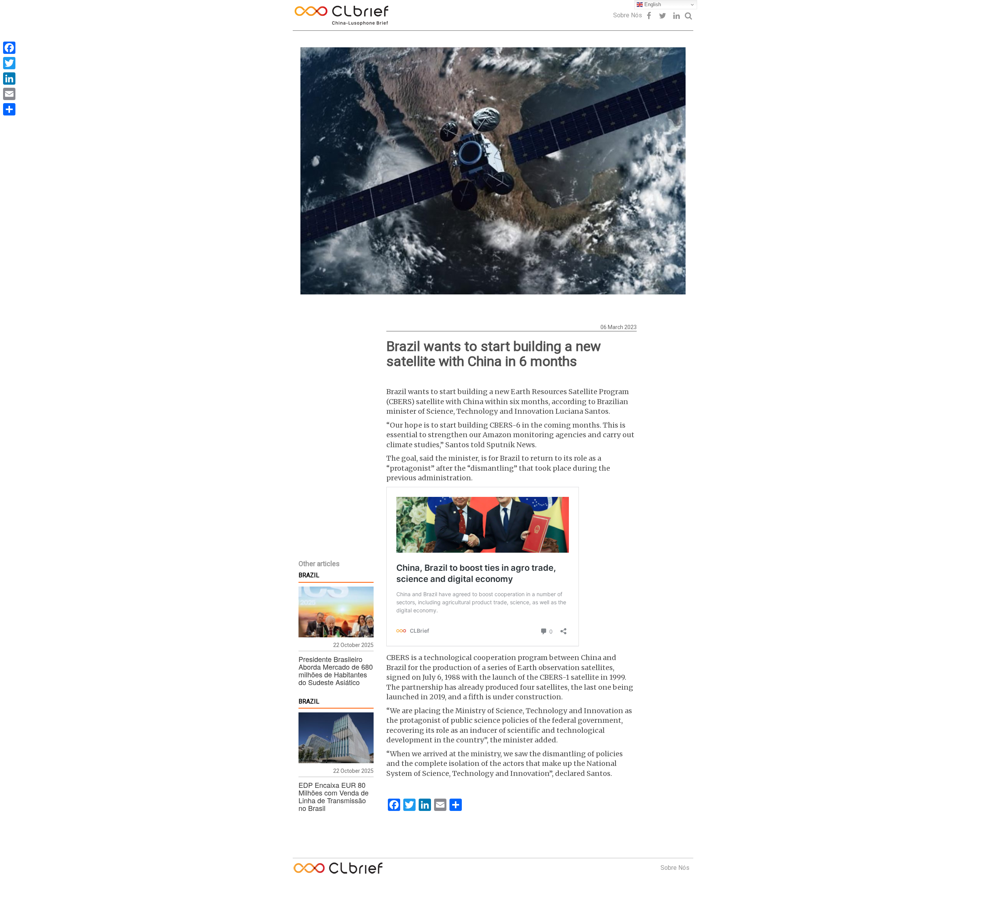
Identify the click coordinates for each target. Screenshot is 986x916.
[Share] (9, 109)
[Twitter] (9, 63)
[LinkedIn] (9, 78)
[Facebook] (9, 47)
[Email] (9, 94)
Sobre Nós (627, 15)
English (652, 4)
